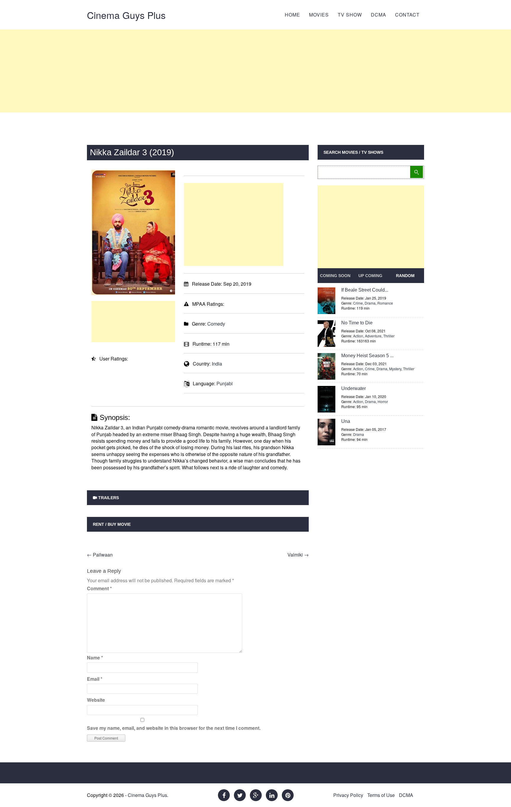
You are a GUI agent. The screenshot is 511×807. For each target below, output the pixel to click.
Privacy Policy (348, 795)
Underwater (353, 388)
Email (94, 678)
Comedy (216, 323)
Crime (358, 302)
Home (292, 14)
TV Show (350, 14)
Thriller (388, 335)
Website (96, 699)
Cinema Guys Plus (126, 15)
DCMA (378, 14)
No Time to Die (357, 322)
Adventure (373, 335)
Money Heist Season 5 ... (367, 355)
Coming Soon (335, 275)
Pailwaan (100, 554)
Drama (370, 302)
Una (345, 421)
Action (358, 335)
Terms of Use (381, 795)
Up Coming (370, 275)
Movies (319, 14)
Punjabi (224, 383)
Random (405, 275)
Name (95, 657)
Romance (385, 302)
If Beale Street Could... (364, 289)
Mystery (395, 368)
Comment (99, 588)
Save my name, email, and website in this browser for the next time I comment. (174, 727)
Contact (407, 14)
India (217, 363)
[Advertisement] (255, 71)
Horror (383, 401)
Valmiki (298, 554)
